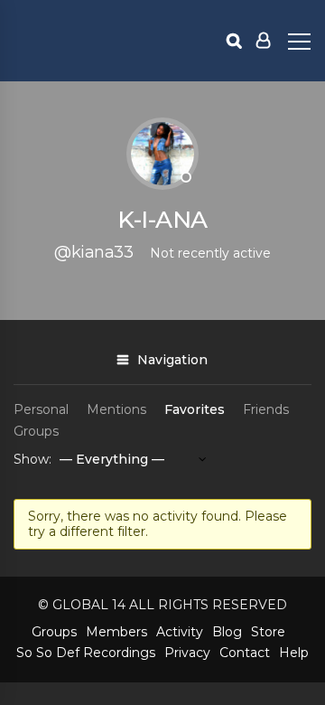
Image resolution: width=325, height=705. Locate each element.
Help (294, 652)
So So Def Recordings (85, 652)
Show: (32, 459)
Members (116, 631)
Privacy (187, 652)
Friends (266, 409)
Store (268, 631)
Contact (244, 652)
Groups (36, 431)
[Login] (263, 40)
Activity (179, 631)
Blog (227, 631)
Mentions (116, 409)
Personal (41, 409)
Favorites (194, 409)
